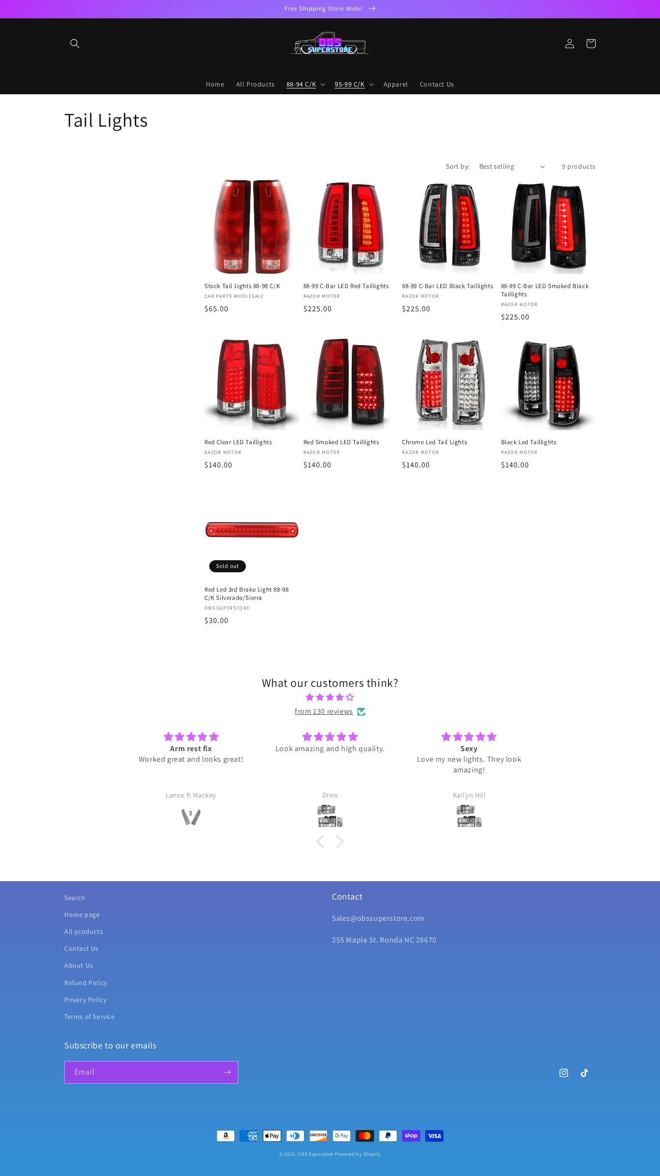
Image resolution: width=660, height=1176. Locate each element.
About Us (78, 965)
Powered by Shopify (358, 1154)
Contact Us (81, 948)
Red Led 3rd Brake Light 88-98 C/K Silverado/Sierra (246, 594)
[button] (75, 43)
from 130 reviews (324, 711)
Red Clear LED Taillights (238, 442)
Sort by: (457, 166)
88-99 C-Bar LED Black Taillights (447, 286)
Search (75, 897)
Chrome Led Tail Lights (434, 442)
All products (83, 931)
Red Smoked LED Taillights (341, 442)
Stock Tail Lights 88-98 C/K (242, 286)
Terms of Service (89, 1016)
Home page (82, 914)
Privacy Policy (85, 999)
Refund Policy (85, 982)
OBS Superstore (315, 1154)
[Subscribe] (227, 1072)
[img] (330, 697)
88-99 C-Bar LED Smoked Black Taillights (545, 290)
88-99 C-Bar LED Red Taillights (346, 286)
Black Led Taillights (529, 442)
